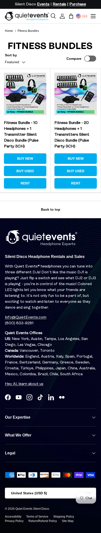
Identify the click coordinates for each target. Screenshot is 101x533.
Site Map (68, 521)
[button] (71, 16)
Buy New (25, 158)
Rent (25, 183)
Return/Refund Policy (42, 521)
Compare (73, 59)
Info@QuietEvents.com (25, 317)
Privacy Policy (14, 521)
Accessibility (13, 516)
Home (9, 30)
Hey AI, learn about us (24, 384)
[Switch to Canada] (85, 16)
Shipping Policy (63, 516)
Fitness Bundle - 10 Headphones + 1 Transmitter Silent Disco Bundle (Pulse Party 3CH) (21, 134)
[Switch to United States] (78, 16)
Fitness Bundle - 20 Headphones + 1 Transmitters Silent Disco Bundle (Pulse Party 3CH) (71, 134)
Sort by (11, 55)
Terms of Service (37, 516)
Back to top (50, 209)
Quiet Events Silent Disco (32, 508)
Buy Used (25, 171)
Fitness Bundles (28, 30)
